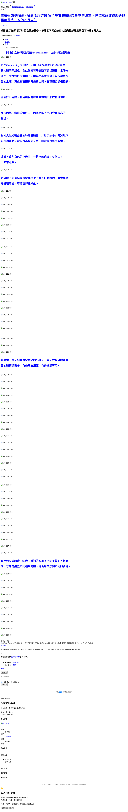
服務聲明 (83, 784)
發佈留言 (4, 684)
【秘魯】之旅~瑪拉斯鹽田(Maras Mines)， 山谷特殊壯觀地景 (37, 52)
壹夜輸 (3, 645)
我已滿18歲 (5, 808)
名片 (6, 44)
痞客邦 (13, 657)
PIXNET (49, 784)
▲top (2, 668)
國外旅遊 (16, 662)
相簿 (6, 39)
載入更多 (4, 672)
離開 (11, 808)
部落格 (7, 42)
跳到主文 (4, 25)
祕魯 (14, 665)
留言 (18, 657)
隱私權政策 (75, 784)
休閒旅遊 (17, 35)
